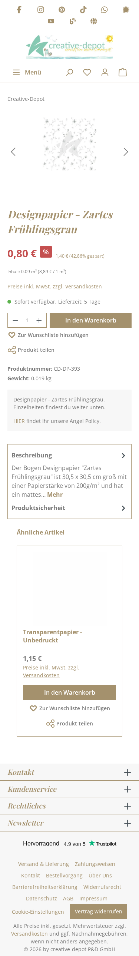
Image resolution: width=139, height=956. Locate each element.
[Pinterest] (62, 10)
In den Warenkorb (90, 320)
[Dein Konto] (105, 72)
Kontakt (30, 875)
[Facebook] (19, 10)
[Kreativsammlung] (93, 22)
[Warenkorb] (123, 72)
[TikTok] (83, 10)
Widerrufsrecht (102, 886)
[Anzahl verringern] (15, 320)
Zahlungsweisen (95, 863)
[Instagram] (40, 10)
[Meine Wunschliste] (87, 72)
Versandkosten (29, 933)
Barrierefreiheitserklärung (44, 886)
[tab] (69, 474)
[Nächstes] (126, 152)
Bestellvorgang (64, 875)
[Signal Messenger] (126, 10)
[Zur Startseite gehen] (69, 47)
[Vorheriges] (13, 152)
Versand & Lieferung (43, 863)
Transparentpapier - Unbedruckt (52, 636)
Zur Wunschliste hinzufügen (53, 334)
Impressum (93, 898)
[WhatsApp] (104, 10)
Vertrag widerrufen (98, 911)
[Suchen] (69, 72)
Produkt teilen (36, 349)
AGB (68, 898)
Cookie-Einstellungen (38, 911)
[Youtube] (51, 22)
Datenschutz (41, 898)
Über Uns (100, 875)
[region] (69, 152)
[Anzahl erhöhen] (39, 320)
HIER (19, 420)
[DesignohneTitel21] (69, 144)
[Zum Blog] (72, 22)
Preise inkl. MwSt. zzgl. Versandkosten (54, 286)
